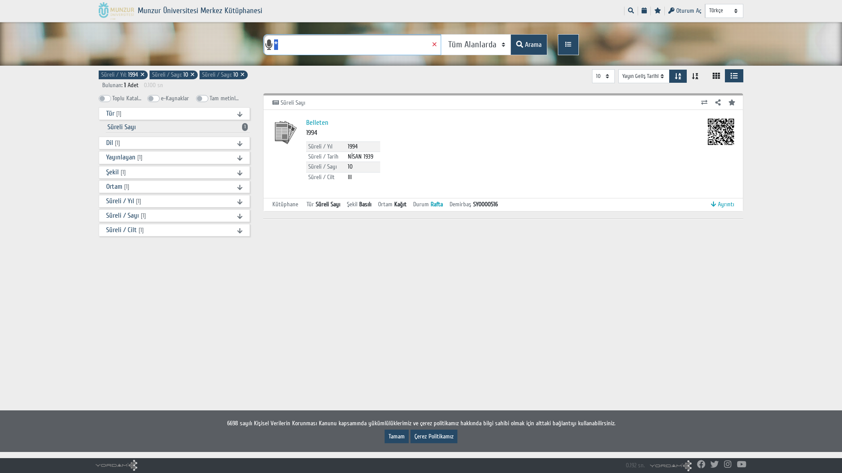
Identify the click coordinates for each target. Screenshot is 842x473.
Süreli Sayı (176, 127)
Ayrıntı (725, 204)
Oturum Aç (687, 10)
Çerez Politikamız (433, 436)
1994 (123, 74)
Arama (532, 44)
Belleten (317, 122)
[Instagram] (727, 465)
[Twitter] (714, 465)
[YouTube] (741, 465)
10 (173, 74)
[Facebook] (701, 465)
